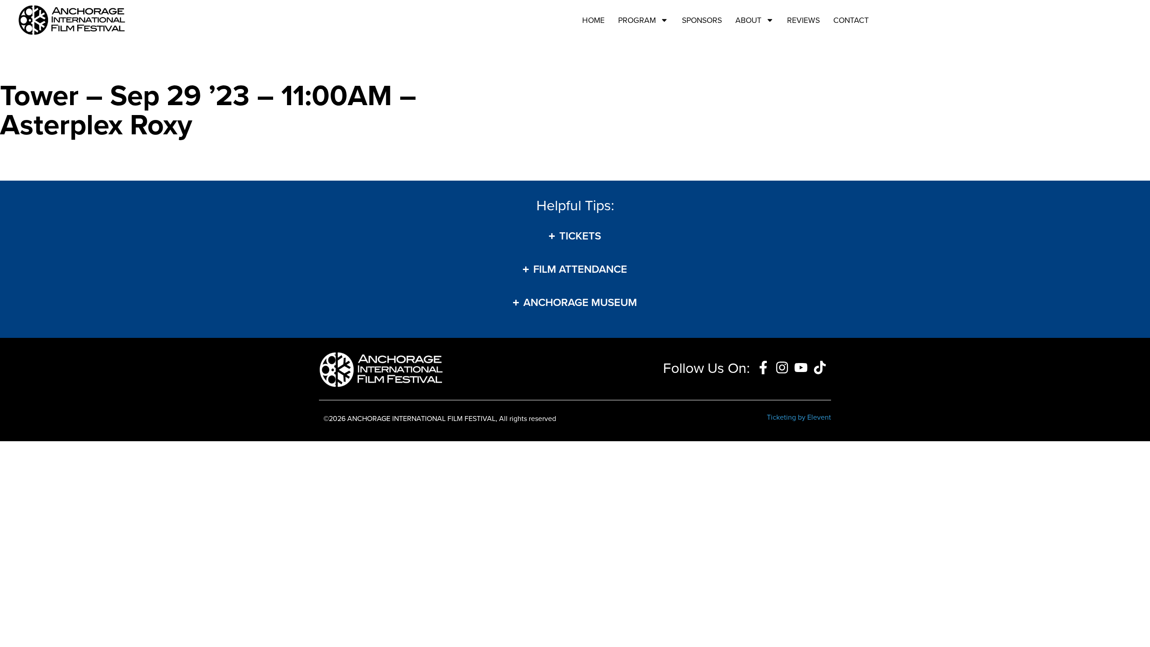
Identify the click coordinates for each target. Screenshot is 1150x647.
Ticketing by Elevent (799, 417)
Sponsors (702, 20)
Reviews (803, 20)
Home (593, 20)
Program (637, 20)
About (748, 20)
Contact (851, 20)
